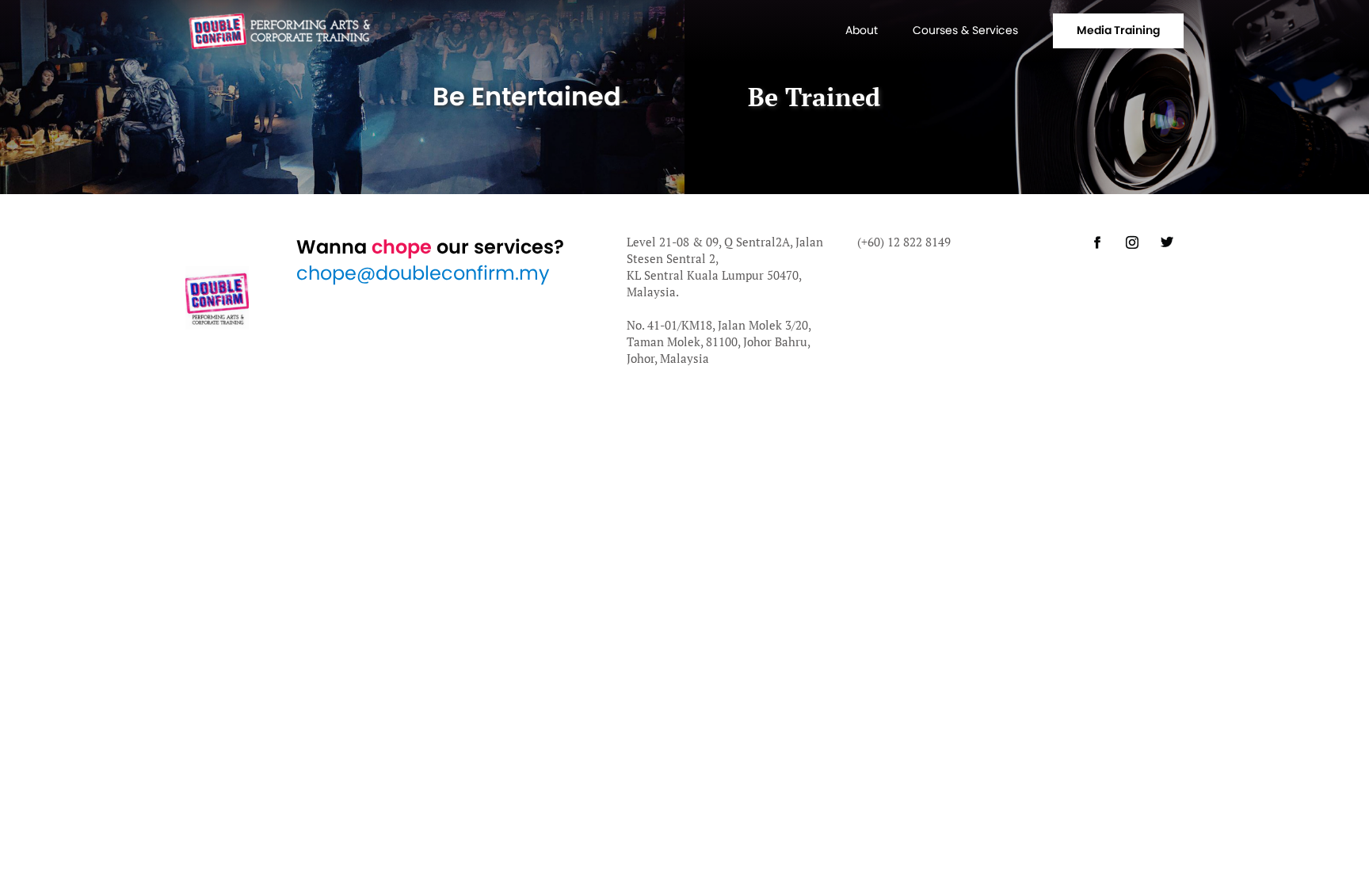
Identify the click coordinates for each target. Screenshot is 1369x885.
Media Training (1118, 30)
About (861, 30)
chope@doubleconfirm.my (423, 273)
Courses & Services (965, 30)
